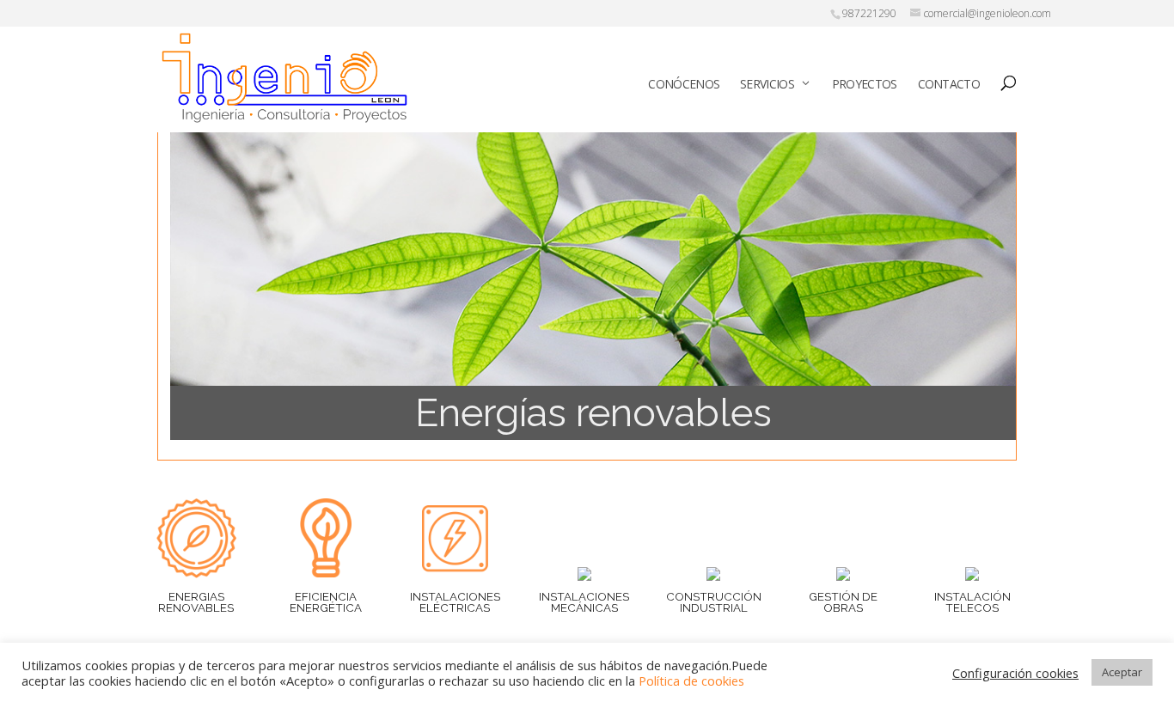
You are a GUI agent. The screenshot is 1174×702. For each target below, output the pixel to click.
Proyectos (864, 84)
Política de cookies (691, 680)
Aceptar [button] (1122, 672)
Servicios (767, 84)
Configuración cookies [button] (1015, 673)
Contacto (949, 84)
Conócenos (683, 84)
